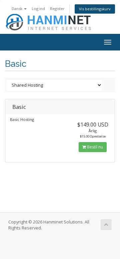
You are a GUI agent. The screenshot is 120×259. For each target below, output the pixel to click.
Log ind (38, 8)
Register (57, 8)
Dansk (17, 8)
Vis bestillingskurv (95, 8)
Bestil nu (94, 147)
